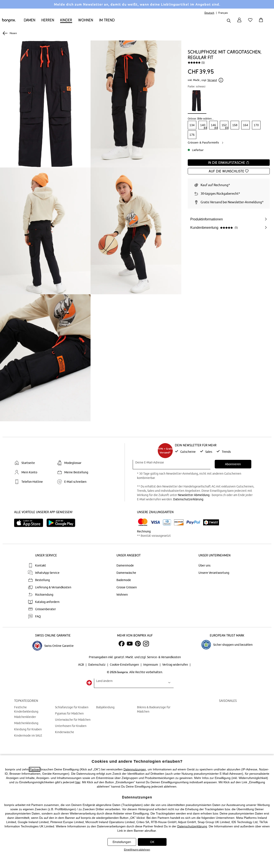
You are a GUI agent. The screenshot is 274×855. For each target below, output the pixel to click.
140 (202, 125)
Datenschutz (97, 664)
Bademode (123, 580)
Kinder (66, 20)
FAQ (38, 616)
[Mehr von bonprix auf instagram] (146, 643)
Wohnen (85, 20)
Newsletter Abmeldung (194, 495)
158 (234, 125)
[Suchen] (229, 21)
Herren (47, 20)
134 (192, 125)
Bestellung (42, 580)
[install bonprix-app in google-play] (62, 523)
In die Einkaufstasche (227, 162)
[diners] (167, 522)
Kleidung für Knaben (28, 729)
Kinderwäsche (64, 732)
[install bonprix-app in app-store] (30, 523)
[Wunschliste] (251, 22)
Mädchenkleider (25, 717)
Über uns (204, 565)
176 (192, 134)
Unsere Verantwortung (213, 572)
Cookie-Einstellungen (125, 664)
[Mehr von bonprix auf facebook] (122, 643)
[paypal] (193, 522)
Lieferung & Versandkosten (53, 587)
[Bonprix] (9, 21)
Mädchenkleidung (26, 723)
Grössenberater (45, 609)
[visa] (155, 522)
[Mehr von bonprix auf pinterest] (138, 643)
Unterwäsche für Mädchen (73, 719)
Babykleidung (105, 707)
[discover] (179, 522)
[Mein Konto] (239, 22)
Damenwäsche (126, 572)
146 (213, 125)
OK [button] (152, 842)
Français (223, 12)
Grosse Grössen (126, 587)
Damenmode (125, 565)
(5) (203, 62)
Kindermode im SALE (28, 735)
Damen (29, 20)
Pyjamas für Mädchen (69, 713)
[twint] (211, 522)
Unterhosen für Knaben (70, 726)
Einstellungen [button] (122, 842)
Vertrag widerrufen (175, 664)
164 (245, 125)
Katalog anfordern (47, 602)
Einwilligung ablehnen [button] (137, 849)
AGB (81, 664)
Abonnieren (233, 464)
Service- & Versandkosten (164, 657)
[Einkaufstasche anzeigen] (261, 22)
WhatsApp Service (47, 572)
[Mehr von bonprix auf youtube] (130, 643)
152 (224, 125)
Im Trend (107, 20)
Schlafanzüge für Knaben (71, 707)
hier (77, 782)
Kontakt (40, 565)
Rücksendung (44, 594)
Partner (35, 769)
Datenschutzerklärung (188, 499)
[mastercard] (143, 522)
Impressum (151, 664)
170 (256, 125)
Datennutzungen (135, 769)
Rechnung (144, 531)
